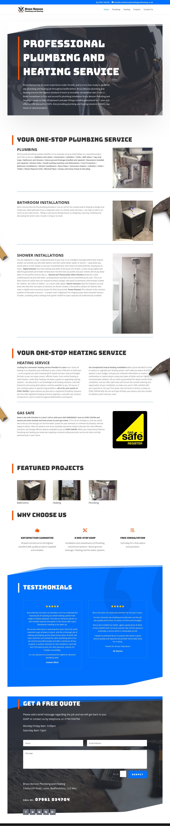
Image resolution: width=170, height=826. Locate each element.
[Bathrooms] (31, 499)
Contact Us (148, 10)
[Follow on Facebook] (26, 812)
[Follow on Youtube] (39, 812)
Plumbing (116, 10)
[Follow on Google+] (53, 812)
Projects (136, 10)
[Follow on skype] (46, 812)
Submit (137, 774)
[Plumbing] (103, 499)
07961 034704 (52, 799)
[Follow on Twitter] (32, 812)
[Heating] (67, 499)
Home (106, 10)
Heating (126, 10)
